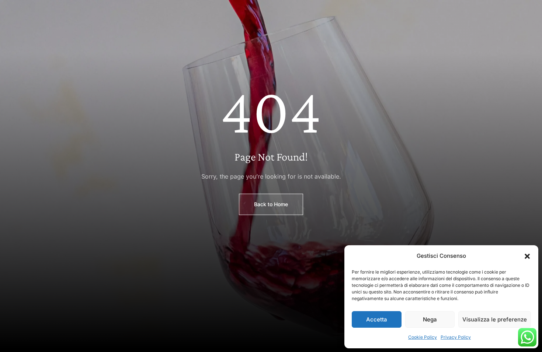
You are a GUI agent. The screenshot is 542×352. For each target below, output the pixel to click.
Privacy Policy (456, 337)
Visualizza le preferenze (494, 319)
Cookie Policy (422, 337)
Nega (430, 319)
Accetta (376, 319)
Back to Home (271, 204)
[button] (527, 256)
